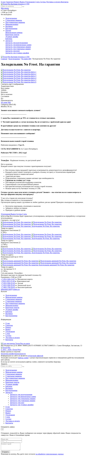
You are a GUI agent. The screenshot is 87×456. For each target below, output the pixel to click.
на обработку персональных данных (50, 454)
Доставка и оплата (53, 2)
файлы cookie (23, 358)
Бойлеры (8, 39)
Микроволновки (11, 24)
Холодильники (11, 18)
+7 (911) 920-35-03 (8, 285)
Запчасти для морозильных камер (18, 45)
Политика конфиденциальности (13, 354)
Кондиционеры (11, 28)
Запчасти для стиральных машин (18, 47)
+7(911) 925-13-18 (8, 281)
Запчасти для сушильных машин (18, 49)
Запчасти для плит (12, 51)
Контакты (64, 2)
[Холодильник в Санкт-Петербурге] (31, 224)
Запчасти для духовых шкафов (17, 53)
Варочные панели (12, 35)
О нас (3, 2)
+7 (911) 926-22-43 (8, 283)
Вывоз (22, 2)
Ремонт (17, 2)
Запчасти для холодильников (16, 43)
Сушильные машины (13, 301)
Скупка (43, 2)
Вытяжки (9, 26)
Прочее (8, 30)
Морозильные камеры (13, 32)
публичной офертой (35, 356)
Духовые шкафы (11, 37)
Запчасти (8, 41)
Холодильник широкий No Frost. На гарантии (56, 265)
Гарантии (10, 2)
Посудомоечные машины (15, 22)
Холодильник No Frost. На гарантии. (46, 226)
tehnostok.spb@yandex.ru (10, 289)
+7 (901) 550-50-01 (8, 287)
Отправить (5, 452)
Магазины (5, 8)
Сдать (37, 2)
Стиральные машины (13, 20)
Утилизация (30, 2)
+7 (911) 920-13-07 (8, 279)
